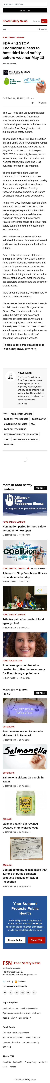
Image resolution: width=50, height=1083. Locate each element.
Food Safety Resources (16, 419)
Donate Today (15, 940)
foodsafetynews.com (12, 968)
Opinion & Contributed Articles (16, 1013)
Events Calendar (33, 1037)
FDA (33, 424)
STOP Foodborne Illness (25, 439)
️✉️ (6, 981)
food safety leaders (13, 37)
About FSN (36, 940)
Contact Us (18, 1062)
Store (5, 1066)
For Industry (39, 419)
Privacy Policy (31, 1062)
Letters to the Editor (11, 1042)
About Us (7, 1062)
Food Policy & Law (12, 661)
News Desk (10, 63)
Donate (12, 1066)
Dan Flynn (10, 581)
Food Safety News (28, 1079)
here (28, 296)
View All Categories (19, 1018)
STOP (6, 439)
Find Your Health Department (16, 1032)
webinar (8, 444)
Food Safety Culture (15, 429)
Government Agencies (15, 424)
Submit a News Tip (31, 1042)
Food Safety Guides (29, 1008)
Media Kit (43, 1062)
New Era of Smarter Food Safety (21, 434)
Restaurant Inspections (13, 1037)
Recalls (7, 819)
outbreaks (8, 727)
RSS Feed (7, 1047)
